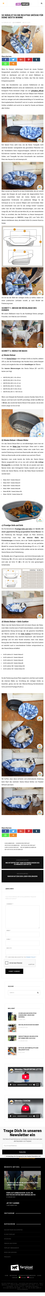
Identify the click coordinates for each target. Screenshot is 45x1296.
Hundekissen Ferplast (23, 843)
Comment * (9, 904)
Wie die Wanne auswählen (28, 847)
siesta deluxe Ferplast (28, 845)
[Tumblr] (36, 59)
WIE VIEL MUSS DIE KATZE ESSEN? (28, 1025)
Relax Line (16, 446)
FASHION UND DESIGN (10, 1243)
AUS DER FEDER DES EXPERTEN (13, 1230)
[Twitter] (13, 59)
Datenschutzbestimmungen (27, 1158)
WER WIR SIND (13, 1275)
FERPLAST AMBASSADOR (11, 1248)
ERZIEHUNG (7, 1239)
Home (6, 1275)
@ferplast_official (37, 91)
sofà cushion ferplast (12, 847)
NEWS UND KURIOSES (10, 1252)
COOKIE (39, 1275)
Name (8, 930)
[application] (24, 1077)
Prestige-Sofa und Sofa (23, 529)
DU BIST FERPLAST (9, 1234)
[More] (13, 63)
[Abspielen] (11, 1085)
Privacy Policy (30, 957)
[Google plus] (21, 59)
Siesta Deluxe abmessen (12, 845)
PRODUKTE (7, 1257)
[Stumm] (34, 1085)
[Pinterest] (28, 59)
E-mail (8, 939)
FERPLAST (14, 1277)
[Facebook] (5, 59)
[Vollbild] (37, 1085)
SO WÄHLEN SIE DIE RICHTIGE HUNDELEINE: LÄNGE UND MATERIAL (27, 1015)
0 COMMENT (17, 22)
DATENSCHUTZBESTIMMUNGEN (27, 1275)
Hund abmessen (9, 843)
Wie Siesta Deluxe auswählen (14, 849)
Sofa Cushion (26, 634)
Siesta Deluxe (11, 358)
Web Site (9, 948)
